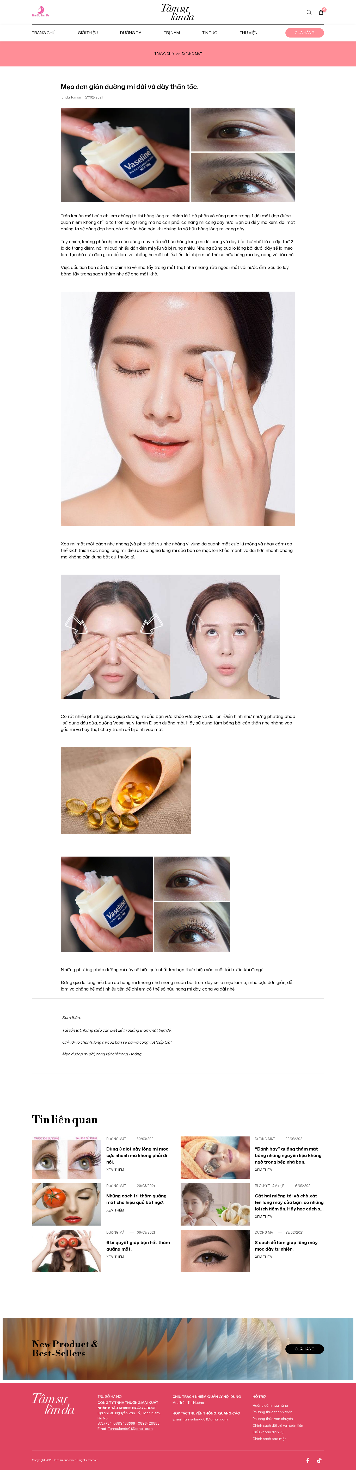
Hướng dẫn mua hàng (270, 1405)
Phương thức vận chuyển (273, 1418)
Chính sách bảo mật (269, 1438)
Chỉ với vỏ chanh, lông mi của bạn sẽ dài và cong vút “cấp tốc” (116, 1042)
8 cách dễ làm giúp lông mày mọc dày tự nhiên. (286, 1245)
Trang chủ (44, 32)
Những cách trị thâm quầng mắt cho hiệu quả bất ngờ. (136, 1198)
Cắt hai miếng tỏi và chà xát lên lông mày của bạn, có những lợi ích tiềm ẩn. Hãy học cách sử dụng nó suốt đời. (289, 1202)
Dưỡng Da (131, 32)
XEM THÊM (115, 1169)
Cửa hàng (305, 32)
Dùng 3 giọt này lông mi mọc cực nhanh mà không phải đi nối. (137, 1155)
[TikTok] (319, 1460)
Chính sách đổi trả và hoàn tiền (278, 1425)
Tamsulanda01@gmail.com (130, 1428)
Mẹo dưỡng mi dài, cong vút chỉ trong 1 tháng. (102, 1054)
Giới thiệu (88, 32)
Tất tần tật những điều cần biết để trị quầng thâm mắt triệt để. (116, 1030)
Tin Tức (209, 32)
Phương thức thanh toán (272, 1412)
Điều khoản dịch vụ (268, 1432)
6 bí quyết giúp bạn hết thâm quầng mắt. (138, 1245)
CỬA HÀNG (305, 1348)
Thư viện (248, 32)
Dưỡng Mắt (192, 54)
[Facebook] (307, 1460)
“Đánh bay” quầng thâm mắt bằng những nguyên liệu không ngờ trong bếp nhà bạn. (288, 1155)
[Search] (309, 12)
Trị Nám (172, 32)
